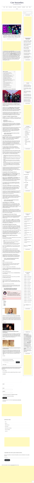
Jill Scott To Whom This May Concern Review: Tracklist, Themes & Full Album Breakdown (27, 54)
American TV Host (27, 340)
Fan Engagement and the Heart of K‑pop (7, 78)
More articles (5, 86)
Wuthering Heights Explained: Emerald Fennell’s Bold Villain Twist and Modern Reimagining (28, 57)
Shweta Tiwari (28, 279)
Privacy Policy (6, 426)
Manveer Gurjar (29, 288)
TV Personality (29, 350)
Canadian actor (25, 344)
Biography (29, 342)
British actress (29, 343)
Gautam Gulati (28, 285)
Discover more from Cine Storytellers (7, 87)
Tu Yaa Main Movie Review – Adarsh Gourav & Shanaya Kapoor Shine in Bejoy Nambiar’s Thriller (27, 86)
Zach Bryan (26, 351)
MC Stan (29, 297)
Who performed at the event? (7, 84)
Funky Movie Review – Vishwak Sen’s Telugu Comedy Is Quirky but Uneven (27, 89)
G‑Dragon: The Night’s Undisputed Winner (7, 73)
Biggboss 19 (26, 342)
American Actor (26, 334)
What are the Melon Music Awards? (7, 82)
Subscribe (18, 362)
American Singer (26, 338)
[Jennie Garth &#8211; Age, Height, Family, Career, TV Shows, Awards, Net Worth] (10, 314)
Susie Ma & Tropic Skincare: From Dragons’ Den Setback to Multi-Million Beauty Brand (27, 44)
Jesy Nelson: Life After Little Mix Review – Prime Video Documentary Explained (27, 48)
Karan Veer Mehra (30, 300)
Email (4, 388)
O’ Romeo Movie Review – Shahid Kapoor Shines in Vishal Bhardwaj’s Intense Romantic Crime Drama (27, 41)
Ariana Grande (27, 341)
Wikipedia (29, 245)
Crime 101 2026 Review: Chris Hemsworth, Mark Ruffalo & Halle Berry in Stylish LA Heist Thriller (27, 95)
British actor (27, 343)
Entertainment (26, 345)
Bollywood (25, 343)
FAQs (4, 81)
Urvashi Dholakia (29, 282)
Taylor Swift (26, 350)
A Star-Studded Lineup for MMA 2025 (7, 72)
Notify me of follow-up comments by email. (10, 394)
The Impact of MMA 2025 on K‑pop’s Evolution (8, 76)
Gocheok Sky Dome (13, 53)
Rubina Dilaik (29, 294)
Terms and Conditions (7, 429)
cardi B (27, 344)
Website (4, 391)
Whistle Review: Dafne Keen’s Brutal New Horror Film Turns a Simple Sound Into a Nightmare (27, 100)
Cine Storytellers (17, 3)
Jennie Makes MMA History (6, 74)
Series (25, 349)
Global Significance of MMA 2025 (6, 77)
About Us (6, 423)
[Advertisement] (12, 18)
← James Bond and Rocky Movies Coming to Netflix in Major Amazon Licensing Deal (11, 367)
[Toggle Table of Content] (14, 71)
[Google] (3, 298)
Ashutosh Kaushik (29, 276)
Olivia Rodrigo (27, 348)
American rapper (29, 337)
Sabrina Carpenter (30, 348)
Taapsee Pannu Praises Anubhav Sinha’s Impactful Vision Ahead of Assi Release (27, 92)
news (25, 348)
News (5, 364)
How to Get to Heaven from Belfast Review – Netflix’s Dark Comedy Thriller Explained (27, 51)
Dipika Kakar (29, 291)
